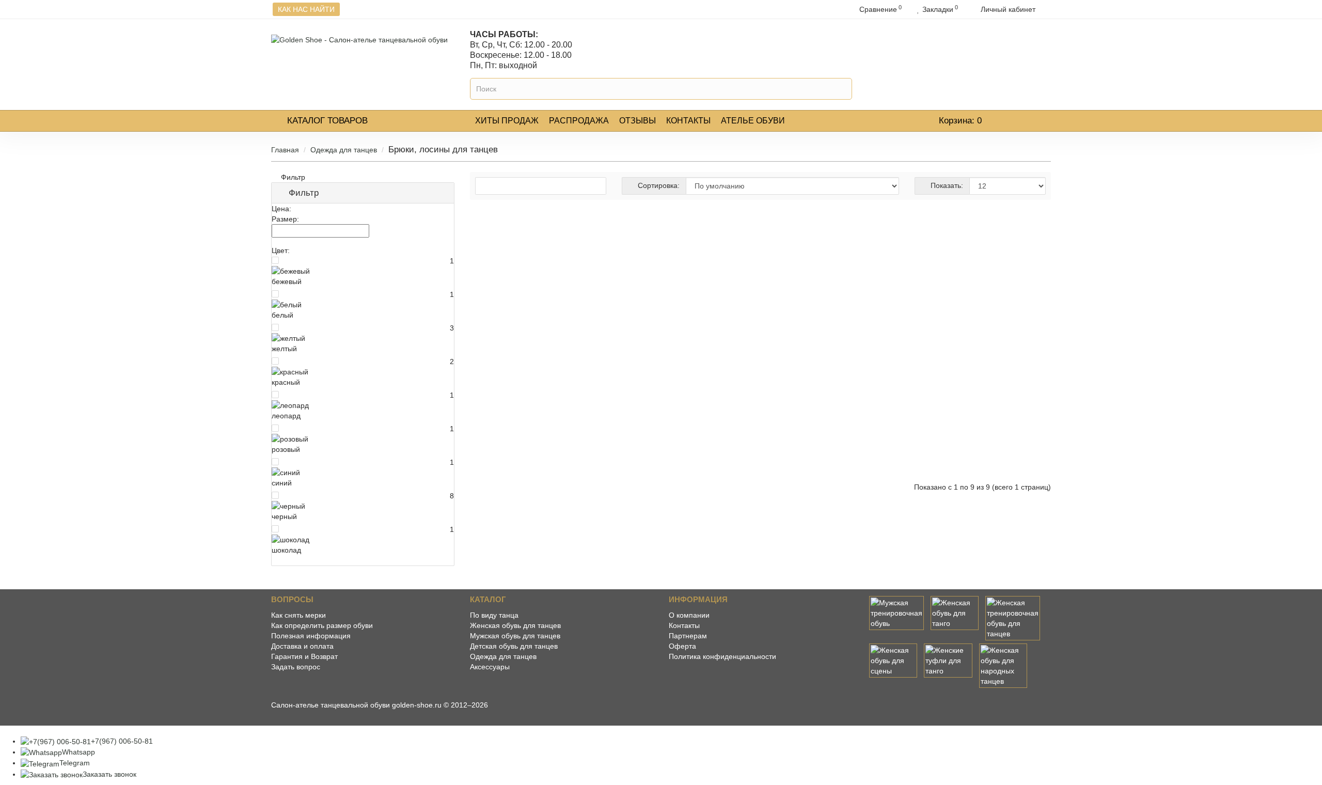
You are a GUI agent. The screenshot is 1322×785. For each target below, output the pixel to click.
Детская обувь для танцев (514, 646)
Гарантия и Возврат (304, 656)
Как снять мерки (298, 615)
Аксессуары (490, 667)
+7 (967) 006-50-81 (995, 58)
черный (284, 516)
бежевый (287, 281)
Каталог (327, 120)
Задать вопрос (295, 667)
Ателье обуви (753, 120)
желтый (284, 348)
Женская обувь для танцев (515, 625)
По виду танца (494, 615)
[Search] (842, 89)
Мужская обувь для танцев (515, 636)
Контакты (688, 120)
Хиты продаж (507, 120)
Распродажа (579, 120)
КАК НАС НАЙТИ (306, 9)
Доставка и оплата (302, 646)
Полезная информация (311, 636)
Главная (285, 150)
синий (282, 483)
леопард (286, 416)
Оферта (682, 646)
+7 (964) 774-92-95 (995, 42)
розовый (286, 449)
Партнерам (688, 636)
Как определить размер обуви (322, 625)
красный (286, 382)
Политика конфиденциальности (722, 656)
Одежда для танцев (343, 150)
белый (282, 315)
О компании (689, 615)
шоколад (286, 550)
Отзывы (637, 120)
